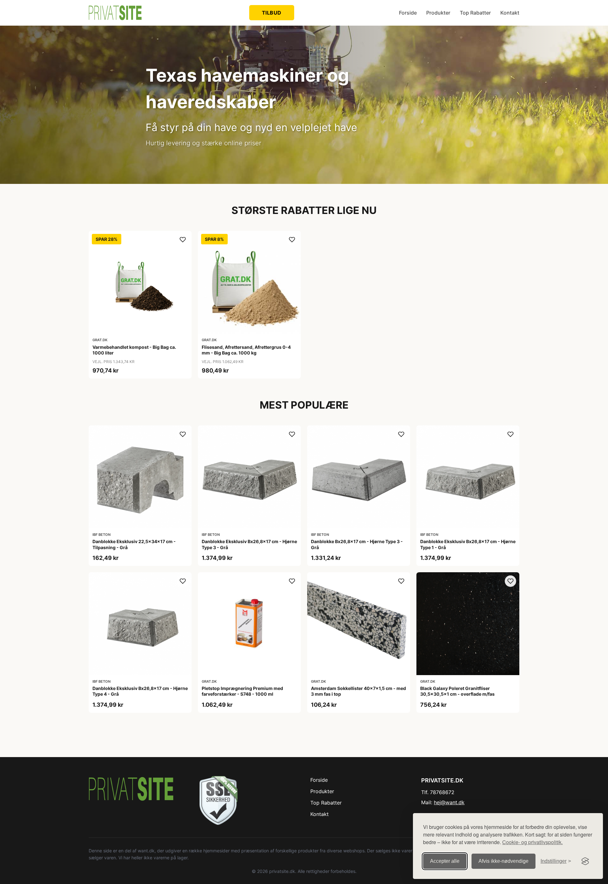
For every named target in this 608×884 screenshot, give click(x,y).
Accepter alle (444, 861)
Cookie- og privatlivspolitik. (532, 842)
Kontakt (509, 12)
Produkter (438, 12)
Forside (408, 12)
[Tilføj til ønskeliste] (182, 239)
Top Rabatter (475, 12)
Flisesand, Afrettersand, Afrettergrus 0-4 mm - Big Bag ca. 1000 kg (246, 349)
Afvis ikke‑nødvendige (503, 861)
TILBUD (272, 12)
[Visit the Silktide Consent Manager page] (585, 861)
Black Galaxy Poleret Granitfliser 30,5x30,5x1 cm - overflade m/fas (457, 691)
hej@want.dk (449, 802)
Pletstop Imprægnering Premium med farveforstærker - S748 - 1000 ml (242, 691)
